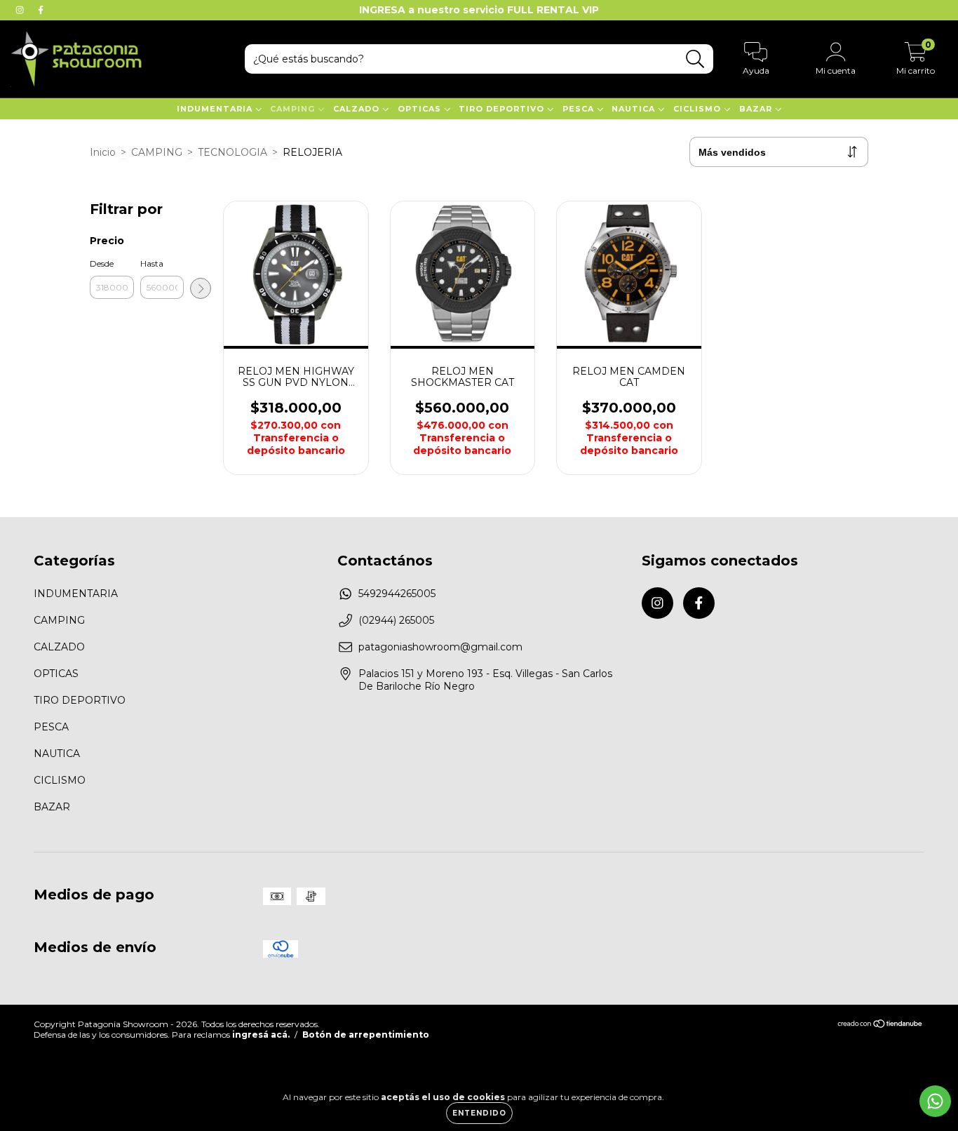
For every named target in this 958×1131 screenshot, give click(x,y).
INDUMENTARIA (216, 109)
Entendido (479, 1113)
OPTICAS (421, 109)
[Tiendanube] (880, 1025)
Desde (102, 263)
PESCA (579, 109)
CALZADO (357, 109)
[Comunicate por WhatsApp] (935, 1101)
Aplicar (200, 288)
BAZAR (757, 109)
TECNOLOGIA (232, 152)
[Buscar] (695, 59)
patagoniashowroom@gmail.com (440, 647)
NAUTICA (635, 109)
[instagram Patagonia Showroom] (21, 10)
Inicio (103, 152)
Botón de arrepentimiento (365, 1034)
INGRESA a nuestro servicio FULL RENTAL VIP (479, 10)
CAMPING (294, 109)
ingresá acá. (261, 1034)
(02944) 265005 (396, 620)
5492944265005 (397, 593)
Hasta (151, 263)
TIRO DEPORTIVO (503, 109)
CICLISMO (698, 109)
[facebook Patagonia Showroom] (41, 10)
